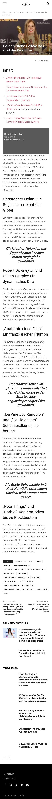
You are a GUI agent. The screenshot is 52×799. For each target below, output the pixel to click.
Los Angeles (27, 585)
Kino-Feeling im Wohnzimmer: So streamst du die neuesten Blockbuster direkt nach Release (33, 680)
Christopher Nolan (21, 566)
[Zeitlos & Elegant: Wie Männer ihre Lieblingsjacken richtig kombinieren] (10, 714)
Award (38, 562)
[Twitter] (22, 785)
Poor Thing (42, 589)
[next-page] (9, 757)
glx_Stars (36, 577)
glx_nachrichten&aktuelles (16, 577)
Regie (6, 593)
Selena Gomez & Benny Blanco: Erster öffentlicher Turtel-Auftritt (38, 608)
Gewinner (22, 573)
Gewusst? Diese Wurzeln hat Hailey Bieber (33, 745)
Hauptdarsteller (11, 585)
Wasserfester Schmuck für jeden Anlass (32, 730)
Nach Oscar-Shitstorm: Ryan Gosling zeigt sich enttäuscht (32, 653)
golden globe (10, 581)
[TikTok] (16, 785)
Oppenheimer (28, 589)
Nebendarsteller (11, 589)
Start (5, 12)
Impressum (8, 773)
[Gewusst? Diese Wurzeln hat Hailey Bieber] (10, 747)
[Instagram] (11, 785)
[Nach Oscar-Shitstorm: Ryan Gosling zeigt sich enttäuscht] (10, 654)
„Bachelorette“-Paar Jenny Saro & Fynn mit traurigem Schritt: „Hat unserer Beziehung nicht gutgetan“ (13, 609)
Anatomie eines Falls (23, 562)
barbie (7, 566)
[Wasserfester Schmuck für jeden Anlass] (10, 732)
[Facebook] (5, 785)
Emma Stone (9, 573)
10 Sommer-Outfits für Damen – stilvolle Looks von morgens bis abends (32, 698)
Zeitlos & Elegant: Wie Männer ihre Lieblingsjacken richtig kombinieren (32, 715)
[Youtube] (27, 785)
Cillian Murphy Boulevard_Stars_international (24, 569)
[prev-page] (4, 757)
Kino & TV (13, 12)
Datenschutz (9, 778)
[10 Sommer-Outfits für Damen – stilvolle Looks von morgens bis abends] (10, 699)
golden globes (26, 581)
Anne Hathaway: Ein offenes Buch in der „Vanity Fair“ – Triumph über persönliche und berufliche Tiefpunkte (32, 635)
